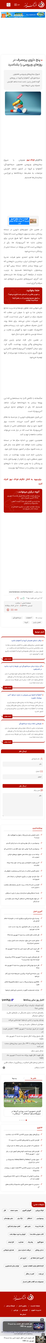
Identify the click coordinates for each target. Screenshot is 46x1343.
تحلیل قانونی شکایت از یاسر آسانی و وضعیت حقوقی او (22, 871)
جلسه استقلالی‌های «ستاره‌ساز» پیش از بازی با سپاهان (22, 893)
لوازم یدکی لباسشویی (12, 1266)
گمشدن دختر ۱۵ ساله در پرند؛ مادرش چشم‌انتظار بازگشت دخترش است (21, 886)
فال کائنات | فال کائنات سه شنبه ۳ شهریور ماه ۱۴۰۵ (23, 935)
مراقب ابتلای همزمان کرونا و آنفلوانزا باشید (26, 640)
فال (5, 1210)
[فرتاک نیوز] (34, 8)
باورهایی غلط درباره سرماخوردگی (30, 724)
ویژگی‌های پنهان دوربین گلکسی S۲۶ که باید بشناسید (22, 1134)
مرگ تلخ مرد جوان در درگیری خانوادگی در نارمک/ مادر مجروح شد (24, 508)
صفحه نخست (35, 1306)
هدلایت (20, 1242)
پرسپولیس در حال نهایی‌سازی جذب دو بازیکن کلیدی (22, 843)
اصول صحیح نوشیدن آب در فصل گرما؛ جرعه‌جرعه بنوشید (25, 299)
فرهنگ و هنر (10, 1306)
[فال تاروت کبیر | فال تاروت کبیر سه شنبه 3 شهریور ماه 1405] (40, 1339)
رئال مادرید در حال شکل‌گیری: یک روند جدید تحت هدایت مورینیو (23, 928)
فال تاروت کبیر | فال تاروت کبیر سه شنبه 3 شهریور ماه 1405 (19, 1339)
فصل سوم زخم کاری (14, 1226)
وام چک (30, 1242)
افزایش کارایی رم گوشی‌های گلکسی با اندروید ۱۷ (24, 1140)
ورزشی (16, 1310)
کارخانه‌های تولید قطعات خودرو (33, 1266)
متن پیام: (37, 790)
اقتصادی (25, 1310)
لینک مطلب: (37, 592)
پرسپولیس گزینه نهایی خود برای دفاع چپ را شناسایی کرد (21, 849)
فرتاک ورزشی (40, 1210)
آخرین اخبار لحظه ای (37, 1258)
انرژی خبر (23, 1258)
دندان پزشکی (39, 1250)
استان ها (23, 1314)
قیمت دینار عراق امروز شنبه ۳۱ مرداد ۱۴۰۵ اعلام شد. (19, 221)
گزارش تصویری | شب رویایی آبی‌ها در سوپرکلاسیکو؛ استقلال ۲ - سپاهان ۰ (26, 1112)
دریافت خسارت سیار (24, 1250)
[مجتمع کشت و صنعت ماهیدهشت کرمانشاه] (23, 15)
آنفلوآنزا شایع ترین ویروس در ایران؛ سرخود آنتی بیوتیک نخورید (25, 696)
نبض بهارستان (8, 1218)
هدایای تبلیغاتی (9, 1250)
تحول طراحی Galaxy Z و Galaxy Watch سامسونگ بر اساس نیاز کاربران (22, 1161)
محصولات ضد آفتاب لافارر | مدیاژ (33, 1282)
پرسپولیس (40, 1218)
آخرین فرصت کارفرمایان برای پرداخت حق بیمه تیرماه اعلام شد (23, 864)
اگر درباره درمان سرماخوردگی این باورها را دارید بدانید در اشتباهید (23, 667)
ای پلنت (41, 1274)
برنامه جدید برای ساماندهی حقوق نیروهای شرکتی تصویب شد (23, 855)
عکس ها (33, 1078)
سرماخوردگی (17, 618)
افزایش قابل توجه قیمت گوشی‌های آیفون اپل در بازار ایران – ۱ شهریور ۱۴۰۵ (22, 1152)
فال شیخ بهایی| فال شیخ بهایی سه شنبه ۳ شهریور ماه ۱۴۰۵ (22, 966)
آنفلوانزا (29, 618)
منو (18, 5)
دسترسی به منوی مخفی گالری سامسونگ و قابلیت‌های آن (22, 1185)
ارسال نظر (22, 786)
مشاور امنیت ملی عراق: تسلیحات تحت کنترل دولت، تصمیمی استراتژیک (23, 942)
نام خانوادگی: (35, 759)
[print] (8, 609)
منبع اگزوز (40, 1242)
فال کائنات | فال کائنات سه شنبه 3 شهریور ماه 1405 (20, 1325)
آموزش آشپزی (26, 1210)
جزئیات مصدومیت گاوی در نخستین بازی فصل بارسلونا (22, 990)
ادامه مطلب (7, 659)
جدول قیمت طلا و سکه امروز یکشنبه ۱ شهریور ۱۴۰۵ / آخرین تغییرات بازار (22, 497)
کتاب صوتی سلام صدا (37, 1234)
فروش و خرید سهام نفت (17, 1234)
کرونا (26, 622)
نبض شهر (28, 1226)
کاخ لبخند (11, 1242)
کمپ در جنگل (30, 1274)
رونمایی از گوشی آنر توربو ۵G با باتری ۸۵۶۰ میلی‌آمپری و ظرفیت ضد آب (21, 1177)
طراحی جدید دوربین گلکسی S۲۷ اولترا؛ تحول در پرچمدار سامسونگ (21, 1169)
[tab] (32, 1078)
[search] (8, 5)
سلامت (18, 603)
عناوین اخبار (23, 1306)
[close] (42, 1319)
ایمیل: (38, 771)
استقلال (29, 1218)
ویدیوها (14, 1078)
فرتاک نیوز (30, 160)
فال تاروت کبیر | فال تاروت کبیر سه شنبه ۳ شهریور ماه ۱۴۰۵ (22, 950)
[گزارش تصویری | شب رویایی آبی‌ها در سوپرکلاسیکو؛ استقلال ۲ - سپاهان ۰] (23, 1094)
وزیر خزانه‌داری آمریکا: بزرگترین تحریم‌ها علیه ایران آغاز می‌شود (22, 975)
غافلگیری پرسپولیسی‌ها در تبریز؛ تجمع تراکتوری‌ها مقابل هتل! (21, 983)
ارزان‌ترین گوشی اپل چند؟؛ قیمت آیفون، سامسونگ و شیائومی (24, 502)
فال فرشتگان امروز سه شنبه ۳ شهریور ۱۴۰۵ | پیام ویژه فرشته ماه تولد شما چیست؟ (22, 958)
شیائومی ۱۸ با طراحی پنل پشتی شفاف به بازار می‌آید (23, 1146)
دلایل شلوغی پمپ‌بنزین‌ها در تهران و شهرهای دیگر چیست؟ (23, 836)
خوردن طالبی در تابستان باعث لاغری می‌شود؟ (23, 294)
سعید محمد (14, 1210)
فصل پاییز (37, 622)
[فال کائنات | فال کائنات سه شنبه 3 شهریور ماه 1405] (38, 1326)
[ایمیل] (12, 609)
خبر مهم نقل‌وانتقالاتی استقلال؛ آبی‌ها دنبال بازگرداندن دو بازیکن (22, 900)
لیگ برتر (20, 1218)
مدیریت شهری (36, 1310)
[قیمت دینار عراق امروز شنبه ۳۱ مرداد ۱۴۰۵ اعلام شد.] (33, 221)
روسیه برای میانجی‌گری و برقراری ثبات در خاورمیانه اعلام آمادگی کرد (21, 919)
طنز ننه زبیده (39, 1226)
